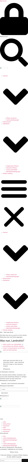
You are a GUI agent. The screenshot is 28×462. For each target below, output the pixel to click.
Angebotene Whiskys (12, 166)
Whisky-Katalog (7, 173)
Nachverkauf (7, 122)
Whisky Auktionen (11, 118)
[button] (14, 202)
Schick (5, 348)
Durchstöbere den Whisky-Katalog (13, 346)
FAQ (4, 436)
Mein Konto (3, 1)
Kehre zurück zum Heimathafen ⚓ (13, 344)
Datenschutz (6, 424)
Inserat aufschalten (11, 169)
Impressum (6, 426)
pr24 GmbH (19, 449)
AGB (4, 422)
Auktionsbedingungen (12, 120)
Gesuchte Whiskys (11, 168)
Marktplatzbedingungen (13, 171)
